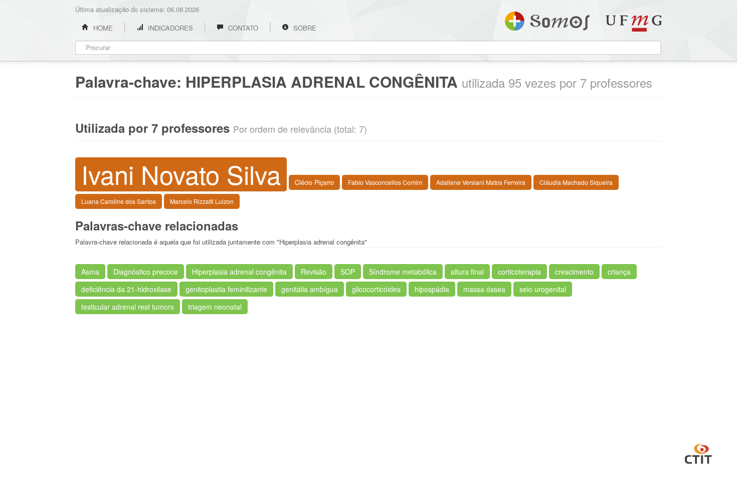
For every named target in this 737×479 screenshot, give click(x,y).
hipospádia (432, 289)
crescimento (574, 272)
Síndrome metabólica (403, 272)
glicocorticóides (376, 289)
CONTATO (242, 28)
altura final (467, 272)
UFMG (634, 23)
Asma (90, 272)
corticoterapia (519, 272)
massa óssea (484, 289)
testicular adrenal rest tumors (127, 307)
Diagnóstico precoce (145, 272)
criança (619, 272)
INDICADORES (169, 28)
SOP (347, 272)
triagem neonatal (215, 307)
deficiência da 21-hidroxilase (126, 289)
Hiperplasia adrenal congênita (239, 272)
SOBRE (303, 28)
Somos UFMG (547, 19)
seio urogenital (542, 289)
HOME (102, 28)
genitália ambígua (309, 289)
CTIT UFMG (698, 452)
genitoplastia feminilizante (226, 289)
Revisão (313, 272)
